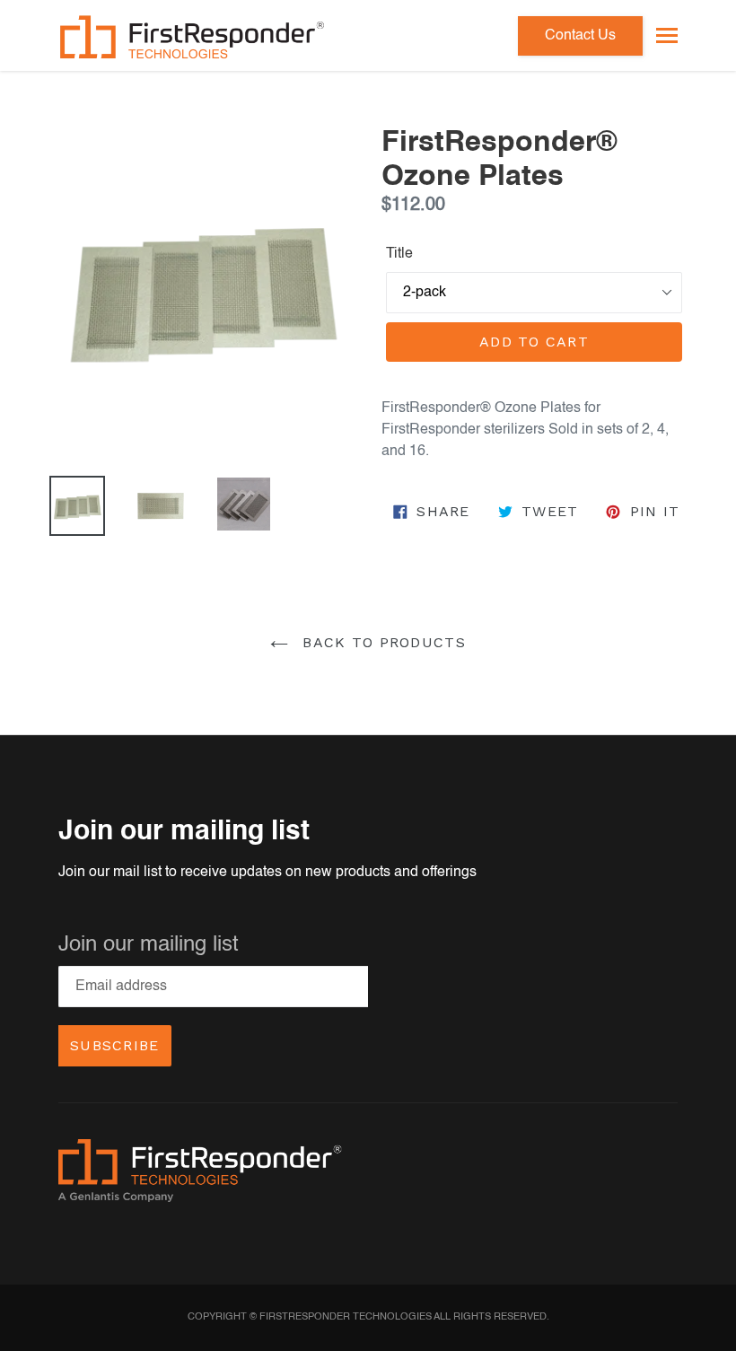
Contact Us (580, 36)
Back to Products (381, 642)
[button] (667, 35)
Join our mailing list (148, 945)
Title (399, 254)
